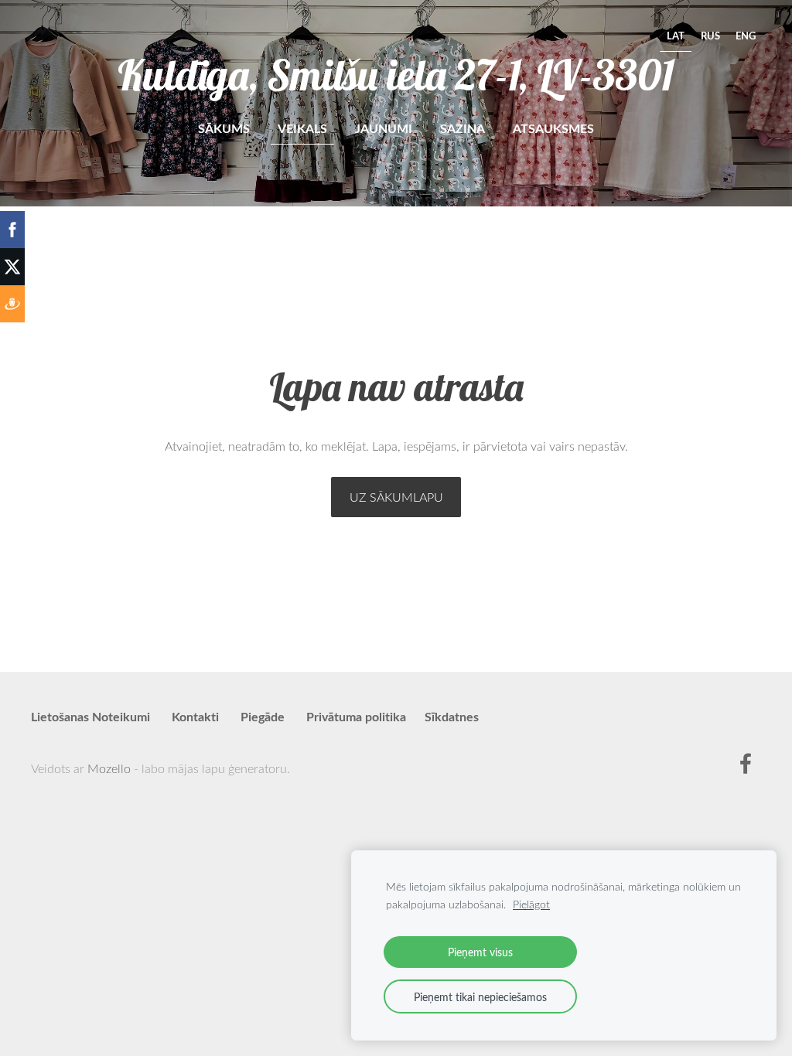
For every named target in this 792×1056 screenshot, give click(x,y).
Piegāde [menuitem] (263, 716)
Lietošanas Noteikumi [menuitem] (90, 716)
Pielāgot (531, 904)
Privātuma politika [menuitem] (356, 716)
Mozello (109, 768)
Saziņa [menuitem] (462, 128)
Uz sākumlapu (396, 497)
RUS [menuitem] (710, 36)
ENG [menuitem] (746, 36)
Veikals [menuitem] (302, 128)
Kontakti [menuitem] (195, 716)
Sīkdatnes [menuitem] (452, 716)
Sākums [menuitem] (224, 128)
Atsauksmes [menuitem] (553, 128)
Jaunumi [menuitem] (383, 128)
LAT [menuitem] (675, 36)
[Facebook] (745, 763)
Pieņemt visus (480, 951)
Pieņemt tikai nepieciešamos (480, 996)
